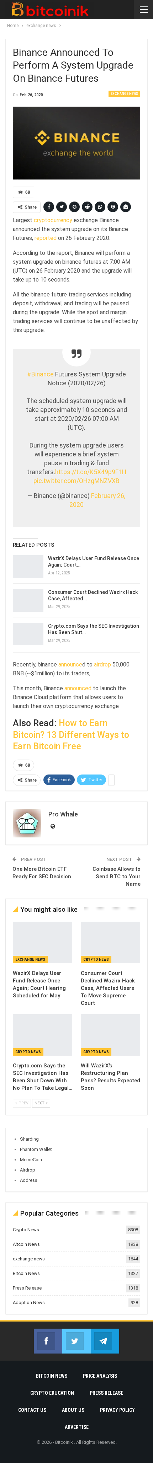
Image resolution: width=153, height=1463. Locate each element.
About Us (73, 1410)
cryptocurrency (53, 220)
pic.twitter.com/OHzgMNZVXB (76, 480)
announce (69, 664)
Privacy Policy (117, 1410)
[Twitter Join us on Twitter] (76, 1341)
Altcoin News (26, 1244)
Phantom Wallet (36, 1149)
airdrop (102, 664)
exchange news (124, 94)
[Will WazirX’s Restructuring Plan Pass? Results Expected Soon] (110, 1035)
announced (77, 688)
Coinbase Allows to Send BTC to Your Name (117, 876)
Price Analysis (100, 1376)
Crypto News (96, 959)
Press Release (27, 1288)
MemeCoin (31, 1159)
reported (45, 238)
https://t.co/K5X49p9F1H (90, 472)
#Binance (40, 374)
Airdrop (27, 1170)
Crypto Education (52, 1393)
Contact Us (32, 1410)
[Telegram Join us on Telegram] (105, 1341)
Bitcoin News (26, 1273)
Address (28, 1180)
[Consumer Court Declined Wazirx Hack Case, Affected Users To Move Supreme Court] (28, 600)
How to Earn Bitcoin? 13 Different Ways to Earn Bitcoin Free (71, 734)
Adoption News (29, 1302)
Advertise (77, 1427)
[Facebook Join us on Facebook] (48, 1341)
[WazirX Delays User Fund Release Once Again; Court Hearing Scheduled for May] (28, 566)
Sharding (29, 1139)
